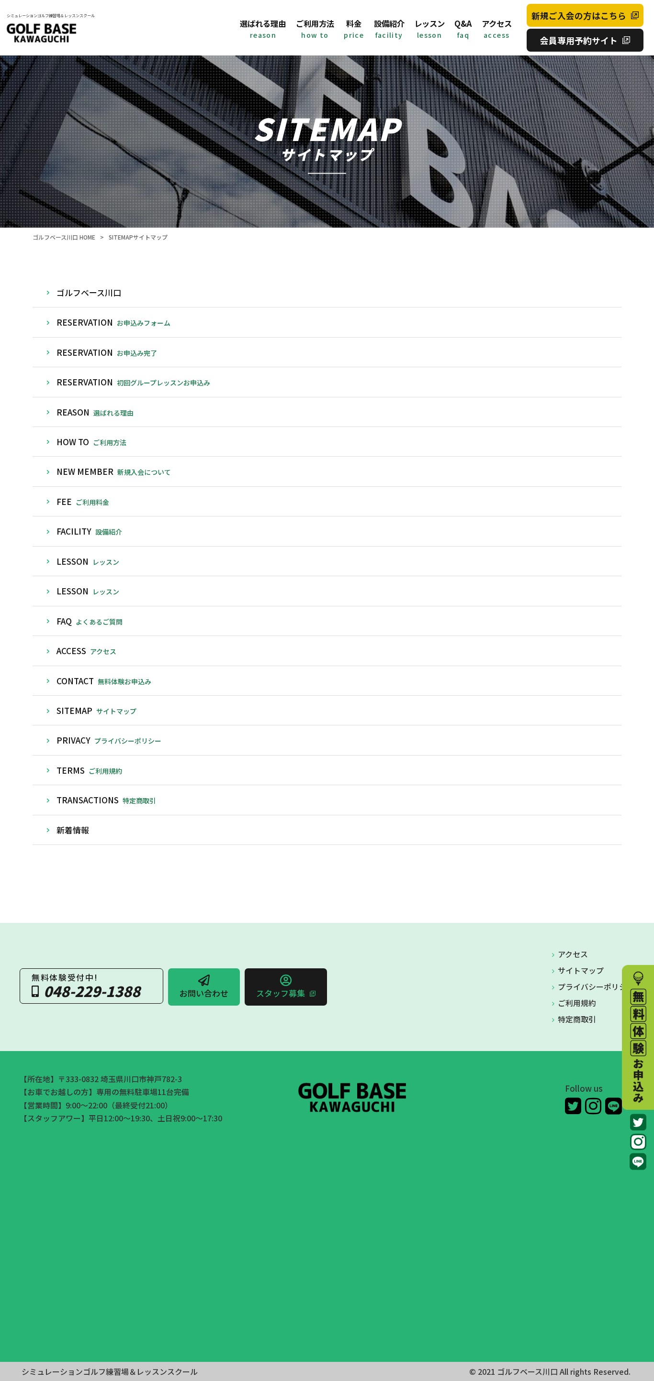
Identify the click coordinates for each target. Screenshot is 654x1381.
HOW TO (91, 442)
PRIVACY (108, 740)
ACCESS (86, 651)
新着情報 (72, 830)
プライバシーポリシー (596, 986)
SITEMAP (96, 710)
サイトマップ (581, 970)
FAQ (89, 621)
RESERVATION (113, 322)
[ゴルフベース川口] (51, 33)
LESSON (87, 561)
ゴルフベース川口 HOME (64, 237)
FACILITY (89, 531)
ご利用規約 (577, 1002)
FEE (82, 501)
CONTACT (103, 681)
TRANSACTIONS (106, 800)
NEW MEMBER (113, 471)
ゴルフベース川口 (88, 292)
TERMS (89, 770)
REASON (95, 412)
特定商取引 (577, 1019)
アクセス (573, 954)
